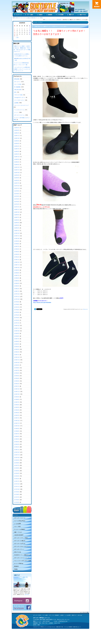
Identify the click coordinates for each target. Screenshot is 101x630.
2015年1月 (16, 386)
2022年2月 (16, 180)
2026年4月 (16, 130)
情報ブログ (74, 615)
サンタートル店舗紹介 (19, 529)
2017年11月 (17, 296)
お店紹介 (62, 615)
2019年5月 (16, 249)
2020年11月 (17, 209)
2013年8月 (16, 431)
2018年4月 (16, 283)
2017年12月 (17, 294)
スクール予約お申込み (19, 520)
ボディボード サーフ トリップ (21, 557)
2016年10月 (17, 331)
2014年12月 (17, 389)
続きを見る (27, 594)
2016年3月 (16, 349)
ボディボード (17, 81)
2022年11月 (17, 170)
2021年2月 (16, 204)
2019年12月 (17, 233)
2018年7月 (16, 275)
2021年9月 (16, 191)
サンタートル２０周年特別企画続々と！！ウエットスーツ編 (21, 63)
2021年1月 (16, 207)
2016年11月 (17, 328)
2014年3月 (16, 412)
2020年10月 (17, 212)
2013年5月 (16, 439)
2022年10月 (17, 172)
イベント (16, 112)
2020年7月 (16, 217)
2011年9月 (16, 491)
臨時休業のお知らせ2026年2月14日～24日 (22, 59)
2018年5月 (16, 280)
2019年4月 (16, 251)
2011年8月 (16, 494)
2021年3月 (16, 201)
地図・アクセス (18, 532)
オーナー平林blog (18, 563)
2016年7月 (16, 338)
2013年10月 (17, 426)
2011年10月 (17, 489)
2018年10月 (17, 267)
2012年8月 (16, 462)
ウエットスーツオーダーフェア (21, 105)
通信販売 (16, 566)
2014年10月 (17, 394)
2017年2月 (16, 320)
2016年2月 (16, 352)
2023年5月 (16, 159)
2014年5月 (16, 407)
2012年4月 (16, 473)
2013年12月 (17, 420)
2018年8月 (16, 273)
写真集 (16, 569)
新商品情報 (16, 79)
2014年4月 (16, 410)
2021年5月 (16, 196)
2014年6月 (16, 404)
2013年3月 (16, 444)
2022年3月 (16, 177)
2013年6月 (16, 436)
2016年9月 (16, 333)
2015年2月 (16, 383)
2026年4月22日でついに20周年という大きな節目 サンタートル (21, 55)
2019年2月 (16, 257)
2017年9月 (16, 302)
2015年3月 (16, 381)
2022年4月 (16, 175)
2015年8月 (16, 368)
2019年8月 (16, 243)
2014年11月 (17, 391)
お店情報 (16, 102)
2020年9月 (16, 214)
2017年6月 (16, 309)
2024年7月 (16, 148)
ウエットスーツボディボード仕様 (22, 560)
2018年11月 (17, 265)
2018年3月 (16, 286)
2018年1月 (16, 291)
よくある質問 (17, 523)
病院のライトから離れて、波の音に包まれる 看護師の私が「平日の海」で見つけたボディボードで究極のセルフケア (22, 48)
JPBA (15, 92)
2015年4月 (16, 378)
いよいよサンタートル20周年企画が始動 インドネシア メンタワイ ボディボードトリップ (22, 69)
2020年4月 (16, 222)
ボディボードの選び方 (19, 540)
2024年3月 (16, 151)
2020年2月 (16, 228)
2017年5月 (16, 312)
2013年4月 (16, 441)
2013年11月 (17, 423)
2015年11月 (17, 360)
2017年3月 (16, 317)
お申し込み (80, 615)
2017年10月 (17, 299)
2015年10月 (17, 362)
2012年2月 (16, 478)
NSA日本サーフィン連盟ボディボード (22, 555)
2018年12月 (17, 262)
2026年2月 (16, 133)
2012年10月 (17, 457)
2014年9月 (16, 397)
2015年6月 (16, 373)
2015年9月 (16, 365)
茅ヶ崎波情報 (17, 87)
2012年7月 (16, 465)
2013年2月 (16, 447)
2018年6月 (16, 278)
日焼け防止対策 (17, 89)
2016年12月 (17, 325)
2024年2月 (16, 154)
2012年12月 (17, 452)
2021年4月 (16, 199)
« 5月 (17, 37)
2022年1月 (16, 183)
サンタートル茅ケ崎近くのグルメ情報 (22, 118)
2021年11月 (17, 188)
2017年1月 (16, 323)
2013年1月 (16, 449)
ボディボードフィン (19, 549)
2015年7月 (16, 370)
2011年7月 (16, 497)
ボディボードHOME (37, 615)
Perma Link (85, 309)
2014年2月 (16, 415)
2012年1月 (16, 481)
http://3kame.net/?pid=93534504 (42, 302)
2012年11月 (17, 455)
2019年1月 (16, 259)
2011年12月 (17, 484)
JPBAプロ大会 (17, 552)
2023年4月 (16, 162)
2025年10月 (17, 138)
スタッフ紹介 (17, 526)
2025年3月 (16, 143)
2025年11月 (17, 135)
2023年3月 (16, 164)
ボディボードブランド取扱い (21, 538)
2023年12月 (17, 156)
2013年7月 (16, 433)
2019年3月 (16, 254)
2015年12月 (17, 357)
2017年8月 (16, 304)
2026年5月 (16, 127)
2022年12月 (17, 167)
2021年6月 (16, 193)
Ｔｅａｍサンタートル (19, 109)
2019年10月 (17, 238)
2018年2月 (16, 288)
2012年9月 (16, 460)
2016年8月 (16, 336)
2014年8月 (16, 399)
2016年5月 (16, 344)
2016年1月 (16, 354)
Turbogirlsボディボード (19, 97)
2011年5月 (16, 502)
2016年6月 (16, 341)
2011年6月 (16, 499)
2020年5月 (16, 220)
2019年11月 (17, 236)
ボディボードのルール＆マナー (22, 546)
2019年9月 (16, 241)
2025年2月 (16, 146)
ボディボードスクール (19, 115)
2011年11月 (17, 486)
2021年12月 (17, 185)
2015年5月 (16, 375)
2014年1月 (16, 418)
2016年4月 (16, 346)
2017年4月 (16, 315)
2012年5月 (16, 470)
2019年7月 (16, 246)
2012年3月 (16, 476)
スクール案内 (45, 615)
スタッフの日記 (17, 84)
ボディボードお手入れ (19, 543)
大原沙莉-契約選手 (18, 535)
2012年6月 (16, 468)
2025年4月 (16, 141)
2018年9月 (16, 270)
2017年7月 (16, 307)
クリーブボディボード (19, 100)
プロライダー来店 (18, 95)
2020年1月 (16, 230)
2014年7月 (16, 402)
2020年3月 (16, 225)
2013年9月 (16, 428)
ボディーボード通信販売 (54, 615)
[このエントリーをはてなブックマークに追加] (35, 309)
